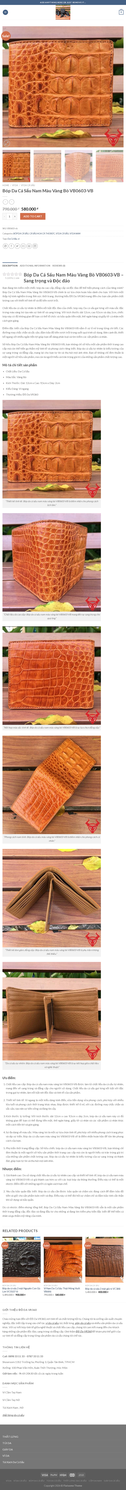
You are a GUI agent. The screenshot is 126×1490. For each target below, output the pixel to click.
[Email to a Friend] (23, 246)
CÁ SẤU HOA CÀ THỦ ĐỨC (42, 233)
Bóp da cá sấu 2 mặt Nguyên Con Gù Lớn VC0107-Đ (21, 1290)
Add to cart (32, 216)
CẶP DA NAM (95, 1480)
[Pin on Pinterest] (29, 246)
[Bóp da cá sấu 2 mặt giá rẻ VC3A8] (104, 1260)
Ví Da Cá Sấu (20, 1480)
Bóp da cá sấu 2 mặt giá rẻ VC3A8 (102, 1288)
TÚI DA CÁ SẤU (54, 1480)
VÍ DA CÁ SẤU (28, 185)
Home (5, 185)
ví (19, 238)
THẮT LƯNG (10, 1436)
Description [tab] (10, 265)
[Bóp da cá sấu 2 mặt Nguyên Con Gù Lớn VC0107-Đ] (21, 1260)
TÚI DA (6, 1443)
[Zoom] (7, 143)
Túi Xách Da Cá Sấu (13, 1462)
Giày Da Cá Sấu (112, 1480)
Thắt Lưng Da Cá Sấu (75, 1480)
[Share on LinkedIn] (35, 246)
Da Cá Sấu (12, 238)
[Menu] (5, 12)
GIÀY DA (7, 1449)
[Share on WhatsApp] (5, 246)
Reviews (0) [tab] (58, 265)
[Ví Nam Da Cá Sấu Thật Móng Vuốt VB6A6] (63, 1260)
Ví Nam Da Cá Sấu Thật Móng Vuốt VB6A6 (62, 1290)
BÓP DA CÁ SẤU (21, 233)
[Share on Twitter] (17, 246)
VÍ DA (15, 185)
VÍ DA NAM (75, 233)
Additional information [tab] (35, 265)
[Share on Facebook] (11, 246)
